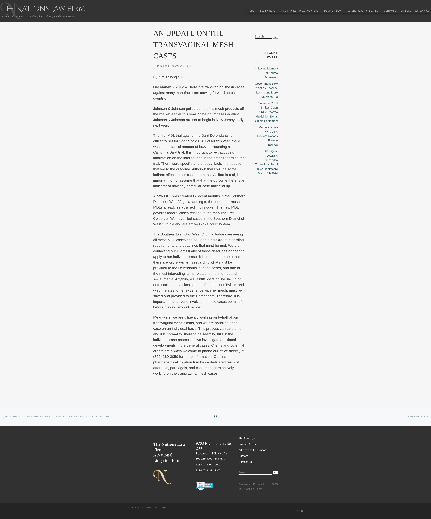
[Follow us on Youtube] (302, 511)
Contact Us (245, 461)
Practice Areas (247, 444)
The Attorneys (247, 438)
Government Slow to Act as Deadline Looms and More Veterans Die (266, 90)
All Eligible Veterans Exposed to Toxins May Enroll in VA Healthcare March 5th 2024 (266, 162)
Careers (243, 455)
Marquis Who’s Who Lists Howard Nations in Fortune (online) (267, 136)
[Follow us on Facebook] (297, 511)
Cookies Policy (253, 488)
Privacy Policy (261, 484)
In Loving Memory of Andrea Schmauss (266, 73)
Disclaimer (245, 484)
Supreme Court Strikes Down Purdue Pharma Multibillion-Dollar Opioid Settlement (266, 112)
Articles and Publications (253, 450)
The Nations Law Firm (142, 507)
